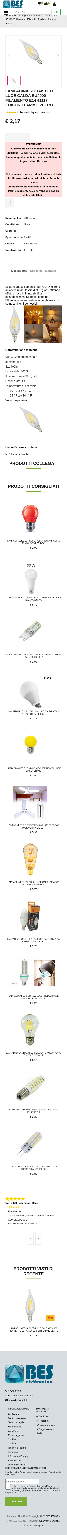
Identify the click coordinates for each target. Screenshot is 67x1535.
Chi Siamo (13, 1414)
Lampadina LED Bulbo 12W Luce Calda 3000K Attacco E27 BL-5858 (33, 712)
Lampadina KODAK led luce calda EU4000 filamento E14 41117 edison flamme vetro (32, 19)
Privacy (49, 1486)
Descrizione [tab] (19, 270)
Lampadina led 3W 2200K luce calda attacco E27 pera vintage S (33, 883)
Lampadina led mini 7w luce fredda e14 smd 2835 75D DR (33, 1110)
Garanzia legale (16, 1422)
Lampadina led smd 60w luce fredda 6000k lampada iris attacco (34, 997)
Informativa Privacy (18, 1456)
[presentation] (31, 1238)
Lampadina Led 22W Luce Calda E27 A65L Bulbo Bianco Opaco (34, 598)
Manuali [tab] (50, 270)
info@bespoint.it (18, 1400)
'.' (6, 1291)
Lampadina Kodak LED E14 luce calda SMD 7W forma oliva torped (33, 940)
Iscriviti (16, 1501)
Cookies (12, 1439)
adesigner (38, 1525)
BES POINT (52, 1516)
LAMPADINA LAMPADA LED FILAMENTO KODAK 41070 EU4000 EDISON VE (33, 1054)
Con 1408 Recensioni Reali (21, 1202)
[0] (39, 3)
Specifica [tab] (36, 270)
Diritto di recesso (17, 1418)
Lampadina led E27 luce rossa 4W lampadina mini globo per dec (33, 542)
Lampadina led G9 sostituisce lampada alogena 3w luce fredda (33, 655)
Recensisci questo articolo (34, 112)
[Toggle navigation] (6, 12)
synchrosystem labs (49, 1521)
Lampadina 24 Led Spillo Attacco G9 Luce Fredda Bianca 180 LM (33, 1167)
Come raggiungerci (17, 1435)
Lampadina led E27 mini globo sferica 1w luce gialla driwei (33, 769)
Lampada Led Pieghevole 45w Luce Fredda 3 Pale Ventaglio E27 (33, 826)
